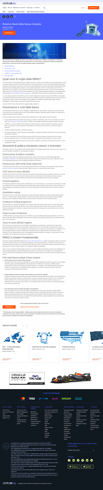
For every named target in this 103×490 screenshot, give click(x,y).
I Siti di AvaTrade (94, 425)
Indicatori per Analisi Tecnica (81, 416)
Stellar (46, 421)
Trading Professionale (67, 436)
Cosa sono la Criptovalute (51, 410)
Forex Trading (7, 407)
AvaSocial (33, 425)
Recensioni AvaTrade (93, 422)
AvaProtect (66, 412)
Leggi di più (5, 359)
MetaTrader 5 (34, 419)
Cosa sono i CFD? (21, 410)
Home (4, 11)
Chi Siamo (37, 7)
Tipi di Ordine (79, 421)
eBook (18, 423)
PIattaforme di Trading (35, 408)
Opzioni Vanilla (6, 416)
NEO (46, 425)
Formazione (29, 7)
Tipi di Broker (67, 433)
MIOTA (46, 437)
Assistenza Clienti (94, 419)
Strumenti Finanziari (69, 410)
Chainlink (47, 433)
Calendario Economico (67, 420)
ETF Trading (20, 414)
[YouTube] (73, 460)
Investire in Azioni (21, 421)
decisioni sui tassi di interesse (10, 168)
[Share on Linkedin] (11, 16)
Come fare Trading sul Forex (8, 413)
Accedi (83, 7)
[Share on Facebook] (4, 16)
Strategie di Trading (81, 423)
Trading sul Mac (35, 423)
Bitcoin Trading (48, 416)
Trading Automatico (36, 421)
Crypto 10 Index (49, 427)
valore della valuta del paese (35, 241)
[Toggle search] (44, 7)
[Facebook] (69, 460)
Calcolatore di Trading (67, 426)
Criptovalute (48, 407)
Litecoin (47, 419)
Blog (77, 425)
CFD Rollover (67, 417)
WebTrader (33, 411)
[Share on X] (7, 16)
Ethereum (47, 423)
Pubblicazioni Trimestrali (67, 430)
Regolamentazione (95, 412)
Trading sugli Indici (21, 419)
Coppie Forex (6, 417)
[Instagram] (78, 460)
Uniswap (47, 435)
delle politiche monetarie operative (21, 93)
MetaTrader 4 (34, 417)
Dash (46, 431)
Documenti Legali (94, 416)
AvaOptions (34, 415)
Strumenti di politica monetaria (12, 71)
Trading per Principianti (82, 410)
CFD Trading (21, 407)
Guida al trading (69, 407)
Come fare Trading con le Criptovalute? (51, 413)
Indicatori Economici (81, 419)
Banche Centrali (20, 11)
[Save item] (15, 16)
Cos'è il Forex (6, 410)
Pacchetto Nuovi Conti (94, 428)
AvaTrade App (34, 413)
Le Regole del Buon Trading (81, 413)
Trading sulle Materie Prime (22, 416)
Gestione (92, 414)
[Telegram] (91, 460)
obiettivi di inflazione (10, 158)
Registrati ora (93, 7)
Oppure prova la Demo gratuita (29, 307)
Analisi (65, 439)
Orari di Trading (68, 414)
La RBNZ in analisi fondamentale (13, 73)
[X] (82, 460)
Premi (91, 417)
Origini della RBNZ (9, 66)
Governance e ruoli (9, 68)
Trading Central (68, 416)
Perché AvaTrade (94, 410)
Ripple (46, 429)
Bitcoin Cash (48, 417)
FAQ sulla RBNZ (9, 75)
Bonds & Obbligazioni (22, 412)
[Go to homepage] (9, 4)
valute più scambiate (16, 121)
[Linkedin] (87, 460)
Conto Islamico (67, 423)
